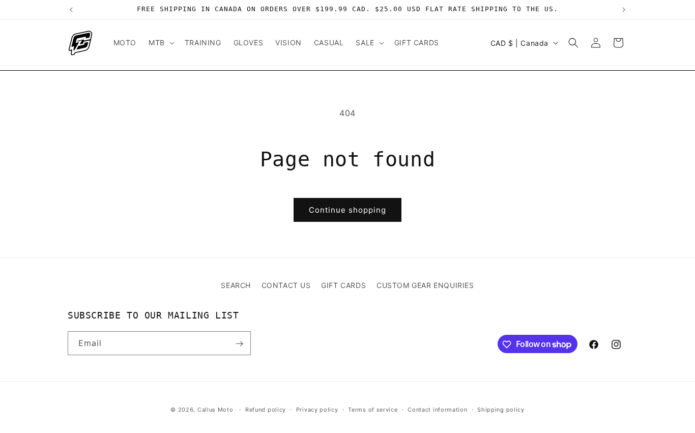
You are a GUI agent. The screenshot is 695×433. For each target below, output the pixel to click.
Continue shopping (347, 210)
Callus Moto (215, 409)
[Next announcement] (624, 9)
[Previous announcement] (71, 9)
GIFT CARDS (343, 285)
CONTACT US (286, 285)
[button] (160, 42)
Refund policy (265, 409)
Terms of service (372, 409)
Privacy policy (317, 409)
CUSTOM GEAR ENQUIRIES (425, 285)
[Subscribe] (239, 344)
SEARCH (236, 285)
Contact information (437, 409)
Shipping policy (501, 409)
